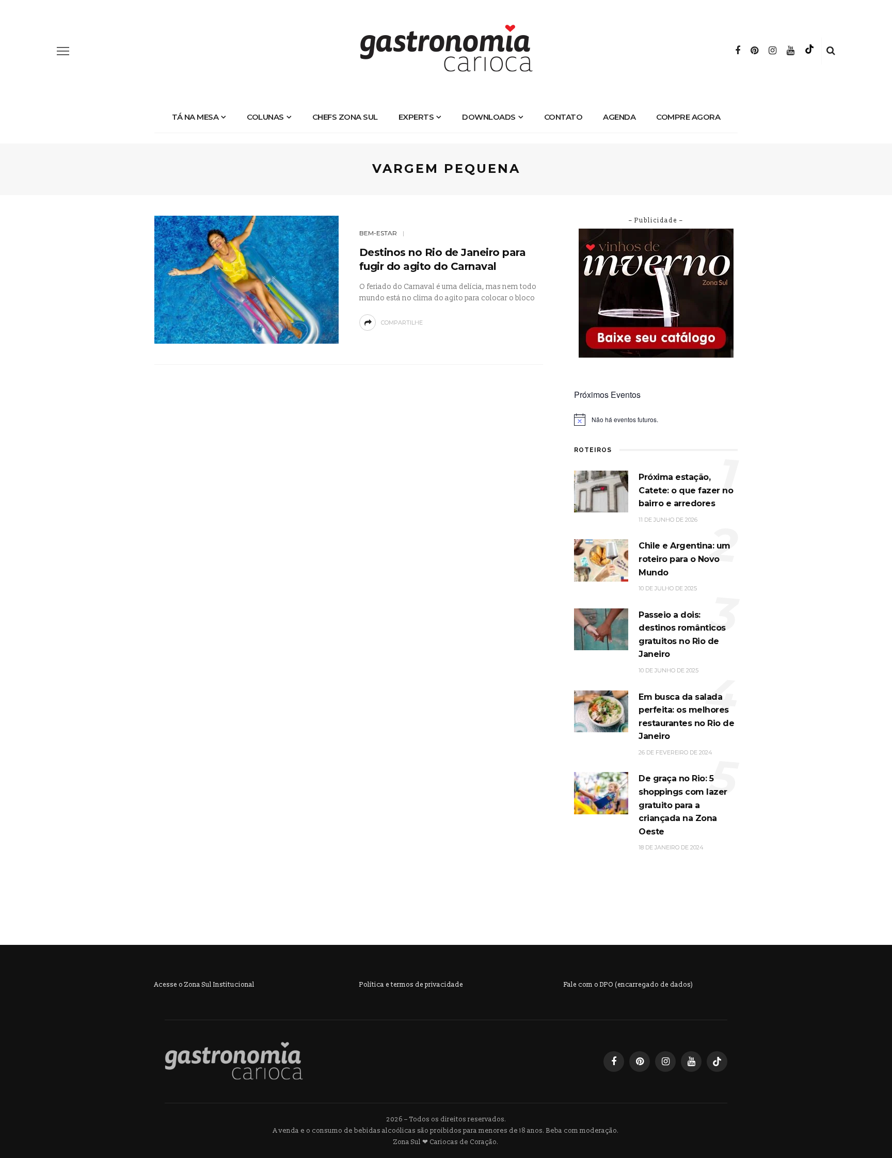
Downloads (489, 117)
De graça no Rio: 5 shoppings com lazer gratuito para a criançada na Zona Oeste (683, 805)
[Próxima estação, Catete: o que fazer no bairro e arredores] (601, 491)
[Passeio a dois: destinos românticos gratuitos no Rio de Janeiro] (601, 628)
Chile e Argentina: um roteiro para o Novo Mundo (684, 559)
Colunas (265, 117)
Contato (563, 117)
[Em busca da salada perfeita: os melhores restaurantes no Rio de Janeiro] (601, 710)
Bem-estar (378, 233)
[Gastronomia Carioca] (234, 1060)
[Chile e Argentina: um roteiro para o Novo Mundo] (601, 560)
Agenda (619, 117)
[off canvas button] (63, 51)
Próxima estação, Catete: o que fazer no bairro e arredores (686, 490)
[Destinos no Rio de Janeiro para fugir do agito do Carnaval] (246, 279)
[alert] (656, 419)
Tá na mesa (195, 117)
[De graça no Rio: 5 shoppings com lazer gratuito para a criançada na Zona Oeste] (601, 792)
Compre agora (688, 117)
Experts (416, 117)
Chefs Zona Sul (345, 117)
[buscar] (830, 51)
